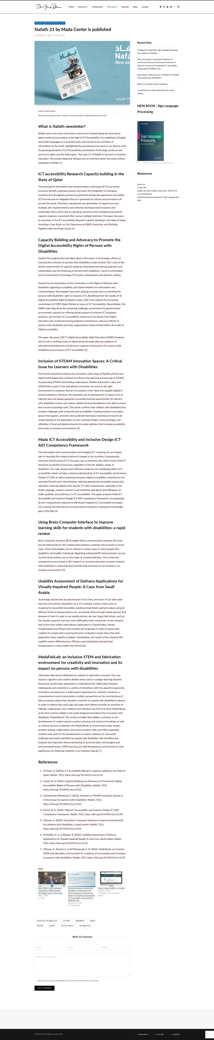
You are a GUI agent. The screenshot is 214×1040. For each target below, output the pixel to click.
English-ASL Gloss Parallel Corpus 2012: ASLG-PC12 (157, 191)
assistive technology (47, 921)
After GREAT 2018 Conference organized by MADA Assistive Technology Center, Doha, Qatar (50, 890)
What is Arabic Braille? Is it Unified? (111, 888)
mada (92, 921)
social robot (67, 926)
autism (66, 921)
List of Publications (144, 194)
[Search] (177, 7)
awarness (80, 921)
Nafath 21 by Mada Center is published (152, 84)
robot (52, 926)
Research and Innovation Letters (50, 23)
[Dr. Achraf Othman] (49, 6)
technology (85, 926)
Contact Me (141, 188)
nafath (40, 926)
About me (141, 184)
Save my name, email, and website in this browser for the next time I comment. (68, 981)
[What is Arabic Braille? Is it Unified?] (111, 879)
